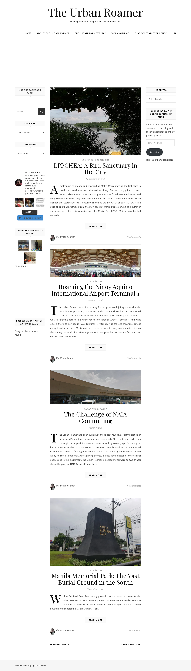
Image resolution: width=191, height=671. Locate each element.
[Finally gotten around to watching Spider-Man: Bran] (19, 202)
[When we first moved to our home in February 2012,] (29, 202)
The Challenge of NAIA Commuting (95, 417)
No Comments (134, 236)
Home (27, 33)
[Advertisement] (95, 59)
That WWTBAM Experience (150, 33)
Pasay (103, 409)
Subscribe (155, 151)
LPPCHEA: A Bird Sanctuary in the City (95, 168)
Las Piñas (88, 160)
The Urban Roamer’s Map (90, 33)
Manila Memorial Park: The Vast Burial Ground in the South (96, 579)
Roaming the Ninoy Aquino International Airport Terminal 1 (95, 290)
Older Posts (61, 644)
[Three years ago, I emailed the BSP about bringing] (40, 202)
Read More (96, 226)
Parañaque (102, 160)
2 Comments (134, 630)
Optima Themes (39, 665)
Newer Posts (129, 644)
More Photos (22, 266)
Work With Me (120, 33)
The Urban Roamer (95, 12)
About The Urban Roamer (53, 33)
